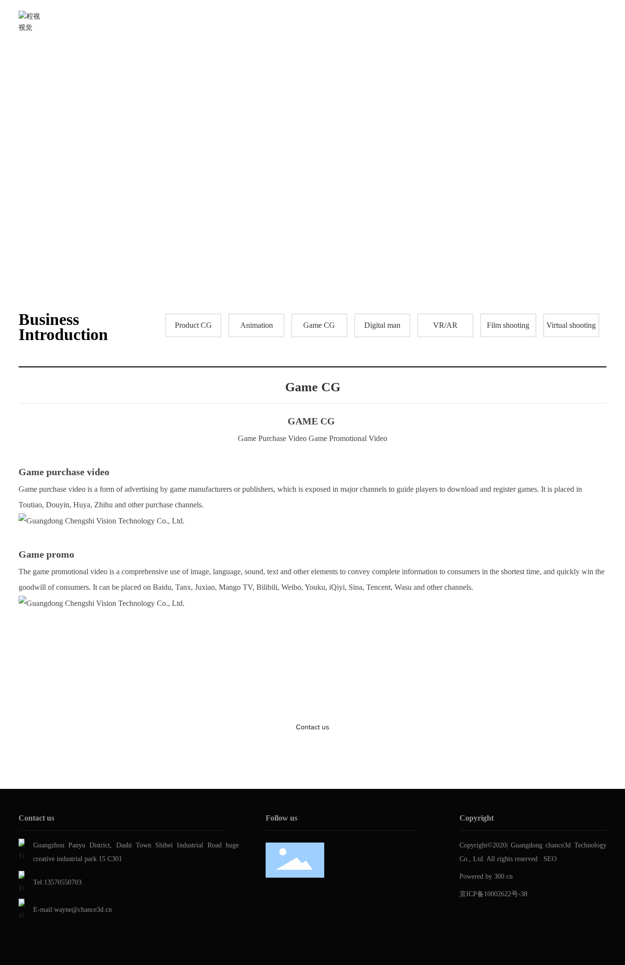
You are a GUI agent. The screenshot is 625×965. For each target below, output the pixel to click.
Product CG (193, 325)
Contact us (312, 727)
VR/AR (445, 325)
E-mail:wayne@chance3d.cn (72, 909)
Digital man (382, 325)
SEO (550, 859)
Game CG (319, 325)
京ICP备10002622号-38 (493, 894)
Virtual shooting (571, 325)
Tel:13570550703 (57, 882)
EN (601, 22)
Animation (256, 325)
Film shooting (508, 325)
